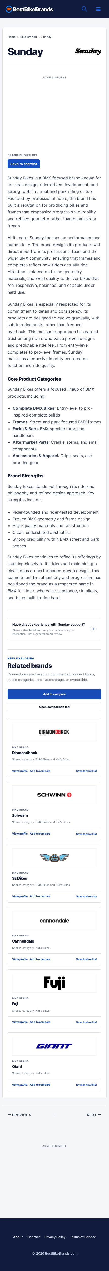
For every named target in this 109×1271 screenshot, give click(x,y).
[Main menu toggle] (98, 9)
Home (12, 37)
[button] (84, 9)
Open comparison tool (54, 707)
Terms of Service (83, 1237)
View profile (20, 771)
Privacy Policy (54, 1237)
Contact (33, 1237)
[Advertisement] (54, 112)
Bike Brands (28, 37)
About (18, 1237)
